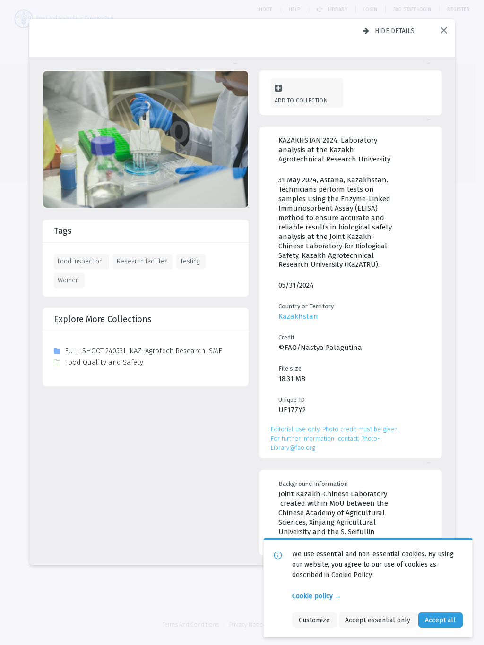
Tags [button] (63, 231)
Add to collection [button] (301, 100)
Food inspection (80, 261)
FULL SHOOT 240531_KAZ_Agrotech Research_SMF (143, 351)
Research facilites (142, 261)
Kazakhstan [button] (298, 316)
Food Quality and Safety (104, 362)
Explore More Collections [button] (103, 319)
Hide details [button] (395, 30)
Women (68, 280)
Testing (189, 261)
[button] (443, 30)
